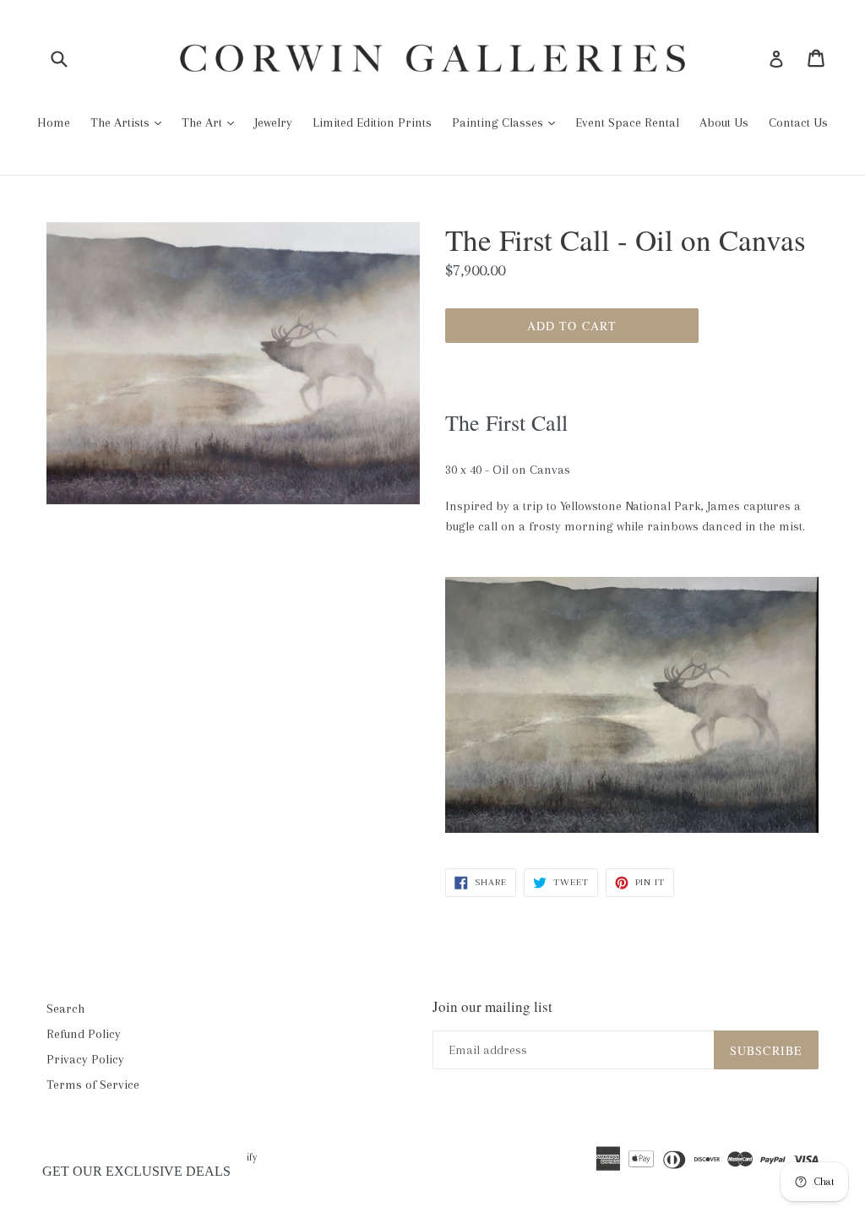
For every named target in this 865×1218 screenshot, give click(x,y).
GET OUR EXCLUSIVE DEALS (136, 1171)
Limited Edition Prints (372, 122)
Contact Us (798, 122)
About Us (723, 122)
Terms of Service (92, 1084)
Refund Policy (83, 1033)
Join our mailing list (492, 1006)
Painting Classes (499, 122)
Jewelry (273, 122)
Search (65, 1008)
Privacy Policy (85, 1059)
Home (53, 122)
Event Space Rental (627, 122)
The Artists (121, 122)
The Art (204, 122)
